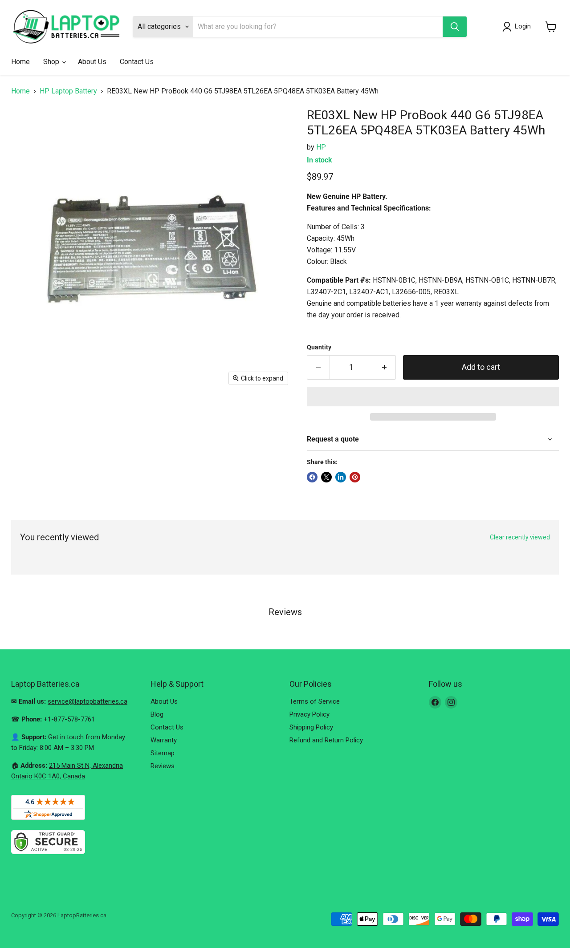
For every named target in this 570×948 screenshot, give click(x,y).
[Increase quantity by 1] (384, 367)
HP (321, 147)
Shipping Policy (311, 727)
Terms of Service (314, 701)
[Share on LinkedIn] (340, 477)
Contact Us (137, 61)
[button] (433, 396)
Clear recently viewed (520, 537)
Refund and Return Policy (326, 740)
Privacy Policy (309, 714)
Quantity (319, 347)
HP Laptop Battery (68, 91)
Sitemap (163, 753)
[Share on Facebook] (312, 477)
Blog (157, 714)
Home (20, 61)
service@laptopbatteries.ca (87, 701)
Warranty (164, 740)
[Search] (455, 26)
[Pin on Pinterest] (355, 477)
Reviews (163, 766)
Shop (52, 61)
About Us (92, 61)
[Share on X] (326, 477)
